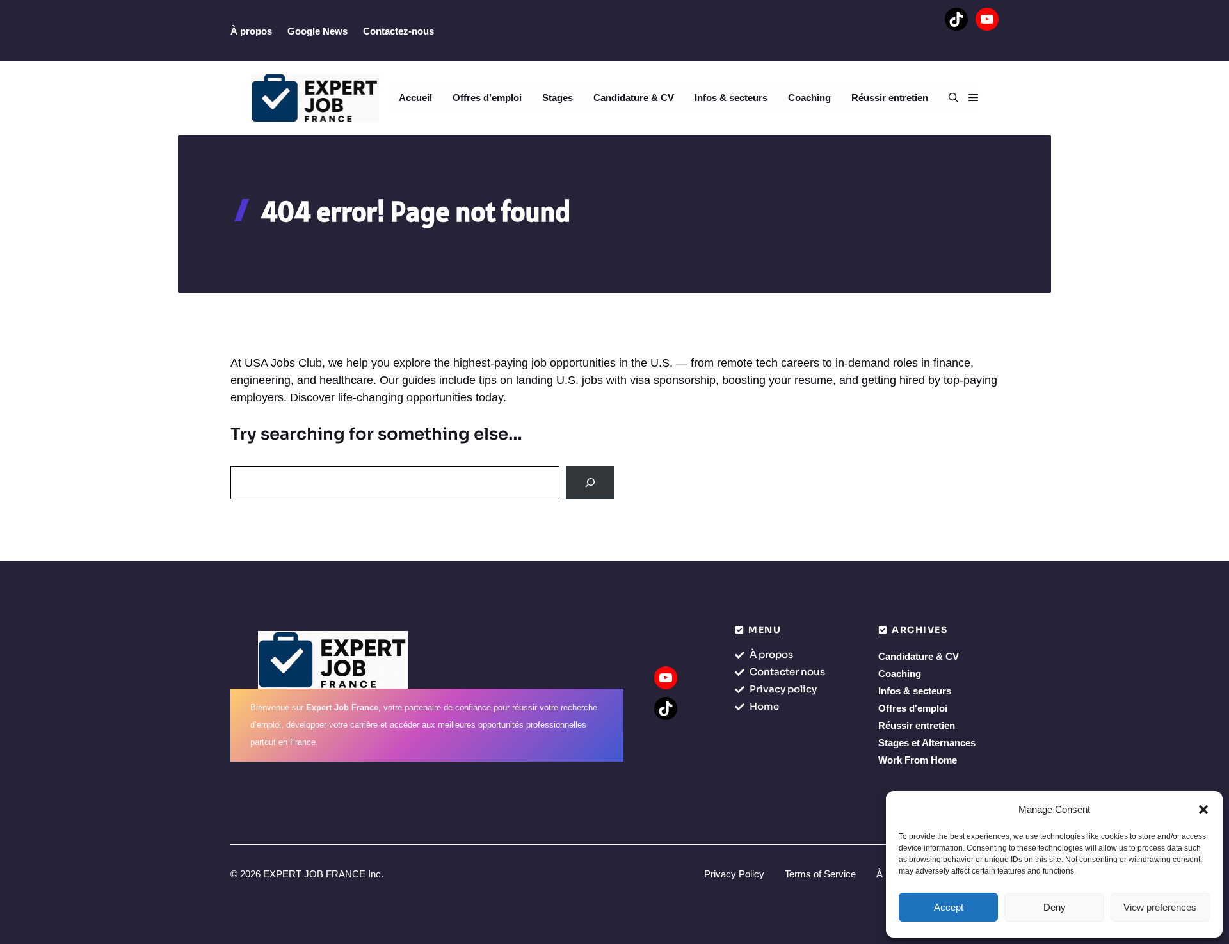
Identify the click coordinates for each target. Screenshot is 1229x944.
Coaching (809, 97)
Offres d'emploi (912, 708)
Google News (317, 31)
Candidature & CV (633, 97)
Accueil (415, 97)
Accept (948, 907)
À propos (251, 31)
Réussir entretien (889, 97)
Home (764, 706)
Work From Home (917, 760)
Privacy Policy (734, 873)
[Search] (590, 482)
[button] (1203, 809)
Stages (557, 97)
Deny (1054, 907)
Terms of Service (820, 873)
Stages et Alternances (927, 742)
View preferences (1159, 907)
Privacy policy (783, 689)
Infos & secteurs (731, 97)
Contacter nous (787, 672)
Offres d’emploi (487, 97)
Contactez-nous (398, 31)
